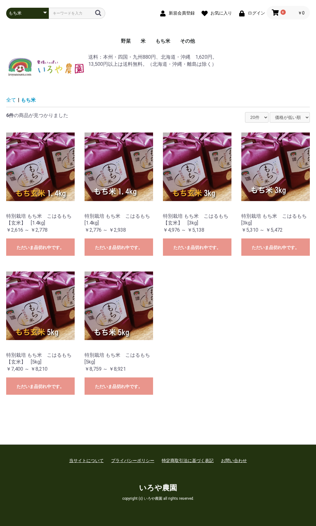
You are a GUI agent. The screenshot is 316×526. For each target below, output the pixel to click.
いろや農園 (158, 487)
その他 (187, 41)
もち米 (163, 41)
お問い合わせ (234, 460)
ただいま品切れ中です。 (40, 247)
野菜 (126, 41)
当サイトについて (86, 460)
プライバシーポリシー (132, 460)
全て (11, 100)
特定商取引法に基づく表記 (188, 460)
